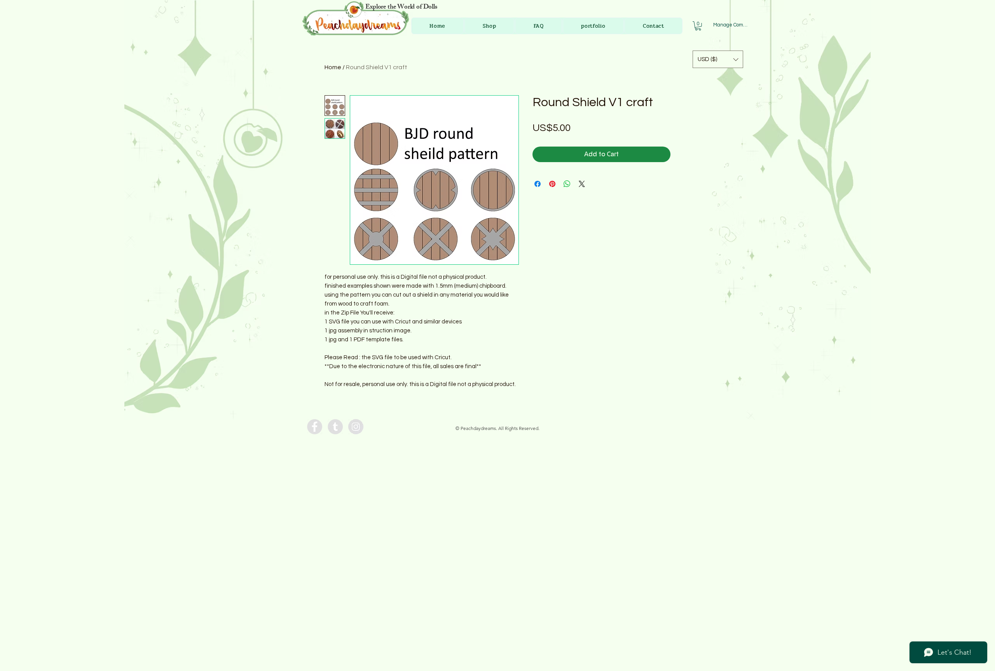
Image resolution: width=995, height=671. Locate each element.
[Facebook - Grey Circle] (314, 426)
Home (333, 67)
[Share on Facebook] (537, 184)
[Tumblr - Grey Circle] (335, 426)
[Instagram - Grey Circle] (355, 426)
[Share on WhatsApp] (567, 184)
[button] (698, 26)
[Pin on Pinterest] (552, 184)
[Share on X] (582, 184)
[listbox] (718, 59)
